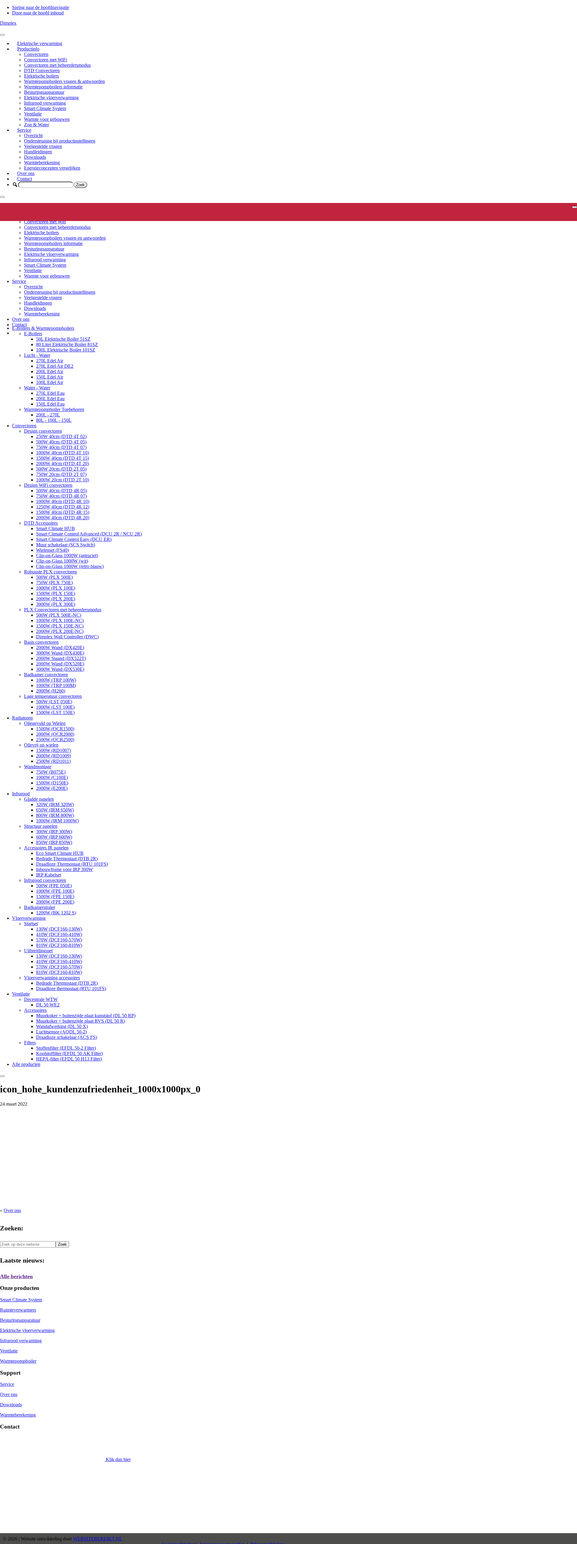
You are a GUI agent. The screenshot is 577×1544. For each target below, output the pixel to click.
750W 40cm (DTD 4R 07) (61, 496)
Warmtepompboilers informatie (53, 86)
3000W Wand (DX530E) (60, 669)
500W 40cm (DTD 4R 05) (61, 490)
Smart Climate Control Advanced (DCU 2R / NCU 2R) (89, 533)
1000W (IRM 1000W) (57, 820)
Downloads (35, 157)
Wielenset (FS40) (52, 550)
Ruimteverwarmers (18, 1309)
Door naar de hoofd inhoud (38, 12)
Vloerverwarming (29, 918)
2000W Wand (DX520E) (60, 663)
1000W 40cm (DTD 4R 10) (62, 501)
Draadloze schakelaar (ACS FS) (66, 1037)
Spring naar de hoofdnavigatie (40, 7)
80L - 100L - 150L (54, 420)
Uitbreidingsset (38, 950)
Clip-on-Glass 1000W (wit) (62, 560)
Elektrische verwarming (39, 43)
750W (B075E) (51, 772)
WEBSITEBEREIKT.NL (97, 1538)
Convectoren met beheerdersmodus (57, 65)
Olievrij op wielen (41, 744)
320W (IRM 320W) (55, 804)
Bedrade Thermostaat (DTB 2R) (67, 858)
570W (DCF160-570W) (59, 939)
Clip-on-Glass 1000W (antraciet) (67, 555)
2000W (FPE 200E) (55, 901)
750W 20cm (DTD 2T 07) (61, 474)
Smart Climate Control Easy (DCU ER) (73, 539)
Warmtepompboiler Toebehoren (54, 409)
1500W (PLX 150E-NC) (60, 625)
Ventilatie (33, 113)
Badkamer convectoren (46, 674)
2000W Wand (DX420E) (60, 647)
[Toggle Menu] (2, 35)
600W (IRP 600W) (54, 837)
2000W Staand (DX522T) (61, 658)
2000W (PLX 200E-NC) (60, 631)
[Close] (2, 197)
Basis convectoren (41, 642)
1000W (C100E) (52, 777)
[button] (15, 185)
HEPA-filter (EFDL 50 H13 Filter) (69, 1058)
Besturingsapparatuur (44, 92)
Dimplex (8, 23)
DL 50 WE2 (48, 1004)
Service (24, 130)
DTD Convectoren (42, 70)
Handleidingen (38, 151)
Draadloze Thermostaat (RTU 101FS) (72, 864)
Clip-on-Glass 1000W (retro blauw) (70, 566)
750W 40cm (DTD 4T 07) (61, 447)
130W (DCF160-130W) (59, 929)
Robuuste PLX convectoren (50, 571)
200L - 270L (48, 414)
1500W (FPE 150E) (55, 896)
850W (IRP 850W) (54, 842)
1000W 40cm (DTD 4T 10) (62, 452)
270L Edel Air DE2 (54, 366)
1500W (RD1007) (53, 750)
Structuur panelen (40, 826)
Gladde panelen (39, 799)
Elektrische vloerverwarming (51, 97)
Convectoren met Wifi (45, 221)
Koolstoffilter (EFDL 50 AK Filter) (69, 1053)
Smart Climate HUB (55, 528)
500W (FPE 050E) (54, 885)
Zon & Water (36, 124)
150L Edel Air (49, 376)
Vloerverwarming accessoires (52, 977)
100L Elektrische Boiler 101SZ (65, 349)
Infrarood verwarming (45, 103)
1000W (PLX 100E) (55, 588)
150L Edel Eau (50, 404)
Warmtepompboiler (18, 1361)
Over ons (26, 173)
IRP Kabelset (48, 874)
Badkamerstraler (39, 907)
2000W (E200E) (52, 788)
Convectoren (36, 54)
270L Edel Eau (50, 393)
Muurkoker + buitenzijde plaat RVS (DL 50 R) (80, 1021)
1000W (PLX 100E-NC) (60, 620)
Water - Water (37, 387)
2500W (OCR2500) (55, 739)
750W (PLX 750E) (54, 582)
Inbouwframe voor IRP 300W (64, 869)
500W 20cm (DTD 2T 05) (61, 468)
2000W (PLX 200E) (55, 598)
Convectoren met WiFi (45, 59)
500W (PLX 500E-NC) (58, 615)
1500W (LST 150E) (55, 712)
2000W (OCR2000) (55, 734)
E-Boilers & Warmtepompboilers (43, 328)
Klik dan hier (118, 1459)
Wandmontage (37, 766)
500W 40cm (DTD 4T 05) (61, 441)
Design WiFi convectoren (48, 485)
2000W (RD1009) (53, 755)
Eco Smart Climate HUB (60, 853)
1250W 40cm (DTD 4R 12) (62, 506)
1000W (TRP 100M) (56, 685)
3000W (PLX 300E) (55, 604)
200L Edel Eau (50, 398)
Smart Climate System (45, 108)
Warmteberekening (42, 162)
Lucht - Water (37, 355)
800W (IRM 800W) (55, 815)
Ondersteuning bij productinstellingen (59, 140)
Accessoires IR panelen (46, 847)
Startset (31, 923)
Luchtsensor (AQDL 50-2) (61, 1031)
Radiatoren (22, 717)
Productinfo (28, 48)
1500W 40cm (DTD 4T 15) (62, 458)
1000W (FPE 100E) (55, 891)
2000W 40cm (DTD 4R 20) (62, 517)
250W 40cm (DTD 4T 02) (61, 436)
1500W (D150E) (52, 782)
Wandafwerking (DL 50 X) (62, 1026)
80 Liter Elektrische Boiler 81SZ (67, 344)
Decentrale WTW (41, 999)
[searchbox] (46, 185)
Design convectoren (43, 431)
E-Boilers (33, 333)
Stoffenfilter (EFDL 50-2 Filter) (66, 1048)
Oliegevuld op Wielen (45, 723)
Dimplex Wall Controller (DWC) (67, 636)
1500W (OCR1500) (55, 728)
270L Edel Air (49, 360)
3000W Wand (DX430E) (60, 652)
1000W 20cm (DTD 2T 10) (62, 479)
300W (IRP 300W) (54, 831)
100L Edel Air (49, 382)
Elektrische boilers (41, 75)
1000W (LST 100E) (55, 707)
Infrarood (21, 793)
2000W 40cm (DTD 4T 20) (62, 463)
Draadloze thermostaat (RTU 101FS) (71, 988)
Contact (24, 178)
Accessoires (35, 1010)
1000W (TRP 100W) (56, 680)
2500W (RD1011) (53, 761)
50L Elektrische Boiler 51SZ (63, 339)
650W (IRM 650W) (55, 809)
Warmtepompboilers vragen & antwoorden (64, 81)
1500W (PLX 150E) (55, 593)
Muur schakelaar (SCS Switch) (65, 544)
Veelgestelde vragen (43, 146)
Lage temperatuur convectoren (53, 696)
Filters (30, 1042)
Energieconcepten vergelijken (52, 167)
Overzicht (33, 135)
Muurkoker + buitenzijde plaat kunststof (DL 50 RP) (86, 1015)
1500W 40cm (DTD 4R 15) (62, 512)
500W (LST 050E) (54, 701)
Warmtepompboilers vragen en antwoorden (65, 238)
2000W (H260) (50, 690)
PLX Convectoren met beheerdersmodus (62, 609)
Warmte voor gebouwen (47, 119)
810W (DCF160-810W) (59, 945)
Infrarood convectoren (45, 880)
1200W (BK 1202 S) (56, 912)
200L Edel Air (49, 371)
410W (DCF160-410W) (59, 934)
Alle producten (26, 1064)
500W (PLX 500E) (54, 577)
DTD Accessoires (41, 523)
